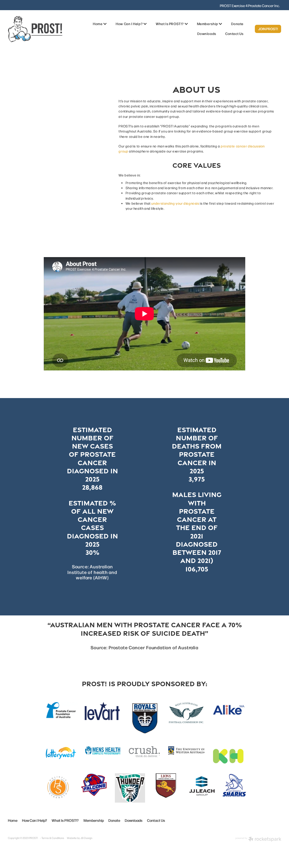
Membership (208, 23)
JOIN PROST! (268, 28)
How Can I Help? (129, 23)
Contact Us (234, 33)
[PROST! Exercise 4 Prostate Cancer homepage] (35, 29)
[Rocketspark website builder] (258, 839)
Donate (237, 23)
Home (98, 23)
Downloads (206, 33)
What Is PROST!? (170, 23)
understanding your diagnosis (175, 203)
